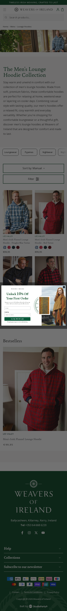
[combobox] (17, 314)
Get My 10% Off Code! (17, 319)
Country (6, 312)
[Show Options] (29, 314)
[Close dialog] (64, 287)
